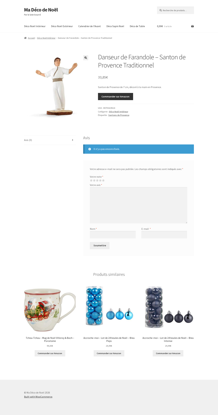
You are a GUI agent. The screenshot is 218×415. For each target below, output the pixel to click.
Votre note (96, 176)
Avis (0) (28, 140)
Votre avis (96, 185)
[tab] (50, 140)
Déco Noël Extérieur (62, 26)
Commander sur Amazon (115, 96)
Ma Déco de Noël (41, 10)
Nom (93, 228)
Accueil (31, 38)
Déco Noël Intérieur (34, 26)
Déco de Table (137, 26)
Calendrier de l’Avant (89, 26)
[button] (85, 57)
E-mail (146, 228)
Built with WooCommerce (38, 396)
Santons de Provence (118, 115)
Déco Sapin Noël (115, 26)
